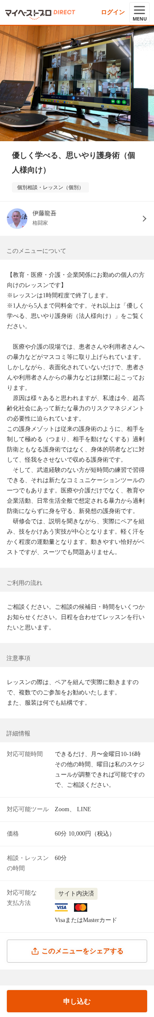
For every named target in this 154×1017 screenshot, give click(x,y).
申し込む (77, 1001)
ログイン (113, 12)
